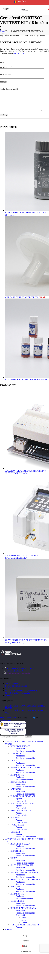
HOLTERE (15, 818)
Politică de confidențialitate (16, 686)
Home (2, 31)
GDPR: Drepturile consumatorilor (19, 693)
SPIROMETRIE (17, 825)
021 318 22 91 (18, 53)
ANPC (8, 688)
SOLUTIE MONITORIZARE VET (25, 925)
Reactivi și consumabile (25, 913)
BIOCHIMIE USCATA (20, 746)
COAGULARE (17, 901)
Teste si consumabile (24, 779)
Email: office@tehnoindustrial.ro (18, 673)
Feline (23, 920)
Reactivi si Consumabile (26, 837)
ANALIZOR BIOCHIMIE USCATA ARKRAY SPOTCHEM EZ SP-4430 (25, 472)
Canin (23, 917)
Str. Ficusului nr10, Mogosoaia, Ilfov (20, 668)
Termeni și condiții (13, 683)
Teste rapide (21, 915)
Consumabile (21, 801)
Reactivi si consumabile (25, 751)
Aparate (19, 798)
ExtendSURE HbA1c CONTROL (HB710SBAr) (26, 379)
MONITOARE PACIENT (21, 810)
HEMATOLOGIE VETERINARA (25, 879)
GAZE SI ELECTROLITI (21, 865)
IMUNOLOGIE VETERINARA (24, 872)
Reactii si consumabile (25, 863)
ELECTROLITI (17, 753)
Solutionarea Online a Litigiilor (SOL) (21, 690)
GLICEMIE (15, 832)
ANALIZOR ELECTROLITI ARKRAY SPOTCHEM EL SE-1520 (22, 556)
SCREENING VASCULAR (22, 803)
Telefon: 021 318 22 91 (15, 671)
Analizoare (20, 748)
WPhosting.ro (5, 720)
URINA (13, 760)
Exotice (24, 922)
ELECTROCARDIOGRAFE (22, 796)
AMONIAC (15, 789)
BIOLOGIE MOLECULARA (23, 908)
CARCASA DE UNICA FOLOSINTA (22, 297)
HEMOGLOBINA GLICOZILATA (25, 768)
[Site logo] (24, 13)
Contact (8, 695)
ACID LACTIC (17, 775)
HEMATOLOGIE (18, 782)
